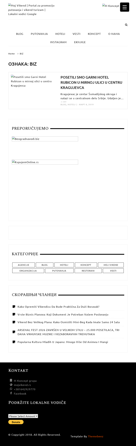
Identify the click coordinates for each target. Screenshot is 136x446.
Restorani (88, 270)
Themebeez (95, 436)
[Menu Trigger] (124, 7)
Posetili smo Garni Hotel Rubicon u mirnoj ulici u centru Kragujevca (91, 82)
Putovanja (59, 270)
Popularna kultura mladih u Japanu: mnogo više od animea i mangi (63, 341)
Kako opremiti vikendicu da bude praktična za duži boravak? (58, 306)
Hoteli (72, 104)
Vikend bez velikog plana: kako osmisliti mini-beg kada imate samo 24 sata (69, 322)
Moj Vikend (111, 264)
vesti (113, 270)
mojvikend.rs (22, 384)
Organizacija (28, 270)
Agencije (23, 264)
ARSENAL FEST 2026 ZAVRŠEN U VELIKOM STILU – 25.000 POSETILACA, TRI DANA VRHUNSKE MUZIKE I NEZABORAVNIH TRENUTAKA (68, 332)
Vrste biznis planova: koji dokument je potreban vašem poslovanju (63, 314)
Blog (63, 104)
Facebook (20, 393)
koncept (86, 264)
